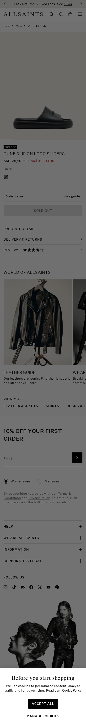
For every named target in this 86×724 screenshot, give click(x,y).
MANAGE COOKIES (43, 716)
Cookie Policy (71, 690)
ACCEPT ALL (43, 704)
